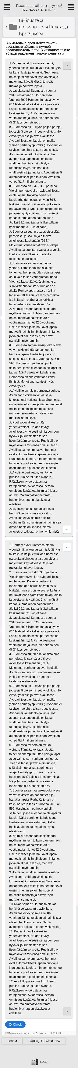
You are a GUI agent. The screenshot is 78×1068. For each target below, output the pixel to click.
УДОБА (44, 1061)
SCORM (12, 1041)
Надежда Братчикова (44, 1041)
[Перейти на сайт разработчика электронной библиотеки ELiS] (34, 1061)
